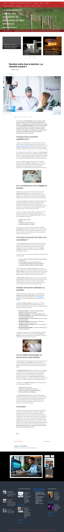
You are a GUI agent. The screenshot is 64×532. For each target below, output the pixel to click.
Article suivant (46, 441)
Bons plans (19, 6)
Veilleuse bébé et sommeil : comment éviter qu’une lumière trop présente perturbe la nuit (31, 53)
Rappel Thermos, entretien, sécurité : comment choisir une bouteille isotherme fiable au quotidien (11, 52)
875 (21, 522)
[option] (35, 30)
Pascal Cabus (18, 474)
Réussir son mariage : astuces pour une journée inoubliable (57, 496)
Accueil (5, 3)
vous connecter (22, 447)
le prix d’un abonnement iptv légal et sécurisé (10, 511)
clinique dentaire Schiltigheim (22, 145)
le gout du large (36, 491)
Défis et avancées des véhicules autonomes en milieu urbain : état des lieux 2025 (27, 513)
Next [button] (52, 456)
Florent (11, 73)
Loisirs (32, 6)
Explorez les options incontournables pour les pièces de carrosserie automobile (27, 497)
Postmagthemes (52, 530)
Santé (41, 3)
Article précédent (18, 441)
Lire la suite (21, 504)
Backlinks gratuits (37, 489)
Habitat (47, 3)
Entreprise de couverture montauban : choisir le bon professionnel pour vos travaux (35, 30)
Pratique (35, 3)
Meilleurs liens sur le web (38, 488)
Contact (38, 6)
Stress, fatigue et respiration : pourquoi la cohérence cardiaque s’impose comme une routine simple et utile (52, 52)
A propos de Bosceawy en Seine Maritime (20, 3)
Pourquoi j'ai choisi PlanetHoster (39, 493)
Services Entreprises (8, 6)
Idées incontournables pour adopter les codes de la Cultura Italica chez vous (27, 471)
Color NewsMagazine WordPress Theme (38, 530)
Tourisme (26, 6)
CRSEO (42, 489)
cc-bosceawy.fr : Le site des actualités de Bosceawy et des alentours (13, 16)
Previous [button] (47, 456)
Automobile (27, 492)
